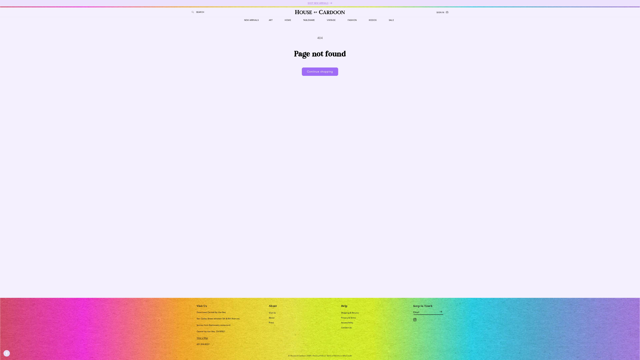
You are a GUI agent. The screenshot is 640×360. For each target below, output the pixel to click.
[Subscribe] (440, 311)
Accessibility (347, 322)
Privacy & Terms (348, 317)
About (271, 317)
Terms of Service (334, 356)
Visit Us (272, 313)
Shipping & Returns (350, 313)
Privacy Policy (319, 356)
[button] (198, 12)
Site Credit (347, 356)
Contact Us (346, 327)
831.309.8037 (203, 344)
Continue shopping (320, 71)
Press (271, 322)
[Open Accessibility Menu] (6, 353)
